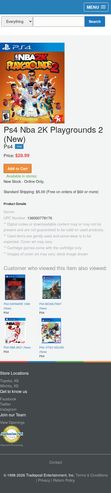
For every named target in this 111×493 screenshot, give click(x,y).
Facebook (8, 398)
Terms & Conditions (92, 475)
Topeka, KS (9, 380)
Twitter (5, 404)
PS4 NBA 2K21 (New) (17, 347)
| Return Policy (63, 480)
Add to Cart (17, 168)
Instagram (8, 409)
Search (95, 21)
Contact (55, 462)
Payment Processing (12, 445)
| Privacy (43, 480)
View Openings (12, 422)
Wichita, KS (9, 385)
